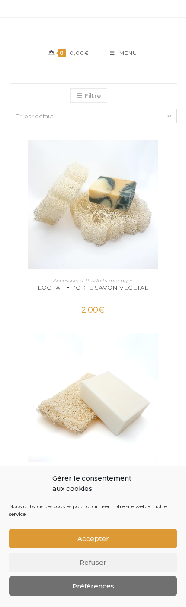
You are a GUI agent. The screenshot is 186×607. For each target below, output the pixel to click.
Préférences (93, 586)
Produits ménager (109, 280)
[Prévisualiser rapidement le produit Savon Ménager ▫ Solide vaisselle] (174, 348)
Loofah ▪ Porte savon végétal (93, 287)
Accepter (93, 538)
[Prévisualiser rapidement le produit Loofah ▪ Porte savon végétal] (174, 155)
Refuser (93, 562)
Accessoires (68, 280)
